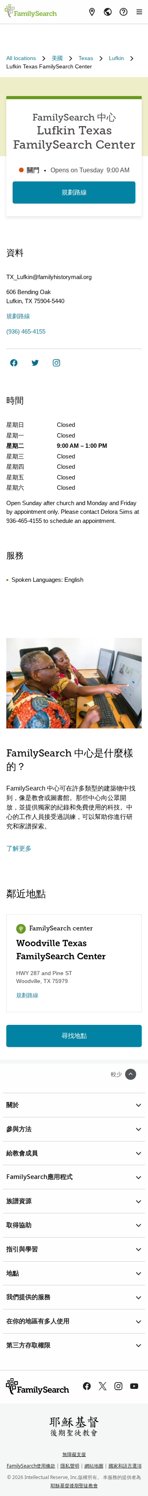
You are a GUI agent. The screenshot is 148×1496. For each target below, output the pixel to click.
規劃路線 (74, 192)
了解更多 (19, 848)
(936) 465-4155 (25, 331)
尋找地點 (74, 1035)
